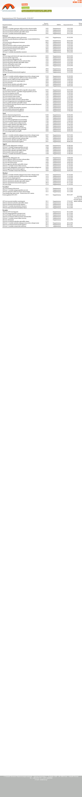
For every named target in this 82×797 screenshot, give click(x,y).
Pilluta (24, 4)
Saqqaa (25, 8)
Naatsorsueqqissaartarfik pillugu (36, 11)
